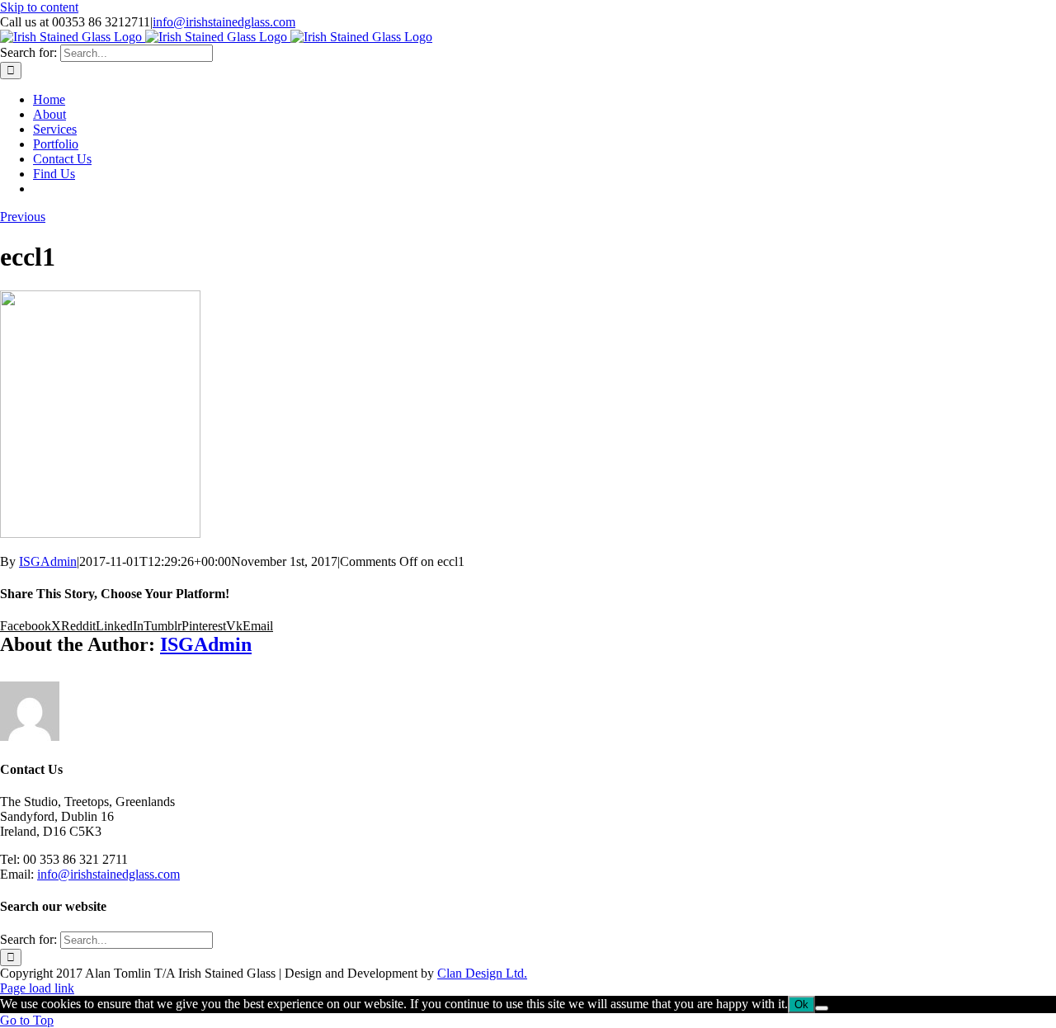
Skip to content (39, 7)
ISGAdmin (48, 561)
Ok (801, 1004)
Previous (22, 217)
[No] (821, 1008)
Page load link (37, 988)
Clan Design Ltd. (482, 973)
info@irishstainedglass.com (224, 22)
